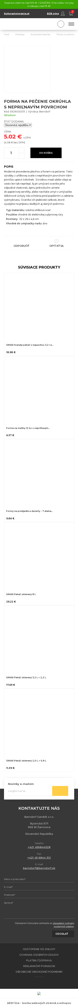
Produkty (19, 34)
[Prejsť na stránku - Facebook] (36, 983)
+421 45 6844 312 (39, 857)
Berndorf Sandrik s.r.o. (22, 24)
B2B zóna (53, 13)
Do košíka (46, 152)
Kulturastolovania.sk (16, 13)
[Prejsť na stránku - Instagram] (43, 983)
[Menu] (71, 24)
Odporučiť (21, 245)
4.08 (7, 142)
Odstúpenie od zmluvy (39, 949)
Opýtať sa (56, 245)
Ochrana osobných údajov (39, 954)
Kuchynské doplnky (40, 34)
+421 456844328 (39, 847)
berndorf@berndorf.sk (39, 868)
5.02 (10, 136)
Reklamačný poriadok (39, 966)
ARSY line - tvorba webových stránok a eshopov (39, 1003)
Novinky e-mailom (21, 783)
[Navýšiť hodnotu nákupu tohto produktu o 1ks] (21, 150)
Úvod (6, 34)
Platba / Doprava (39, 960)
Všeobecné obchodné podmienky (39, 971)
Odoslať (60, 791)
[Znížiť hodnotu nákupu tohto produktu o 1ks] (21, 156)
